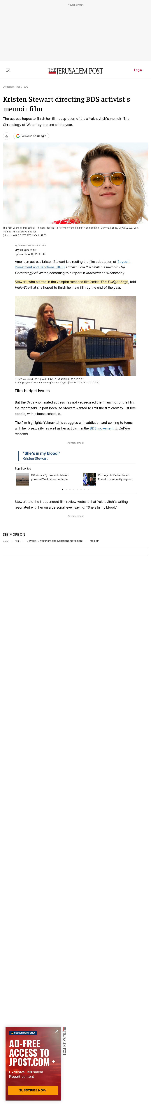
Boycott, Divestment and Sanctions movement (54, 540)
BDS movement (101, 428)
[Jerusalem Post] (75, 72)
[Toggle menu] (8, 70)
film (17, 540)
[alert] (33, 1063)
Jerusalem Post (11, 86)
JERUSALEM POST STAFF (32, 245)
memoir (94, 540)
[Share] (6, 136)
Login (138, 70)
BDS (26, 86)
